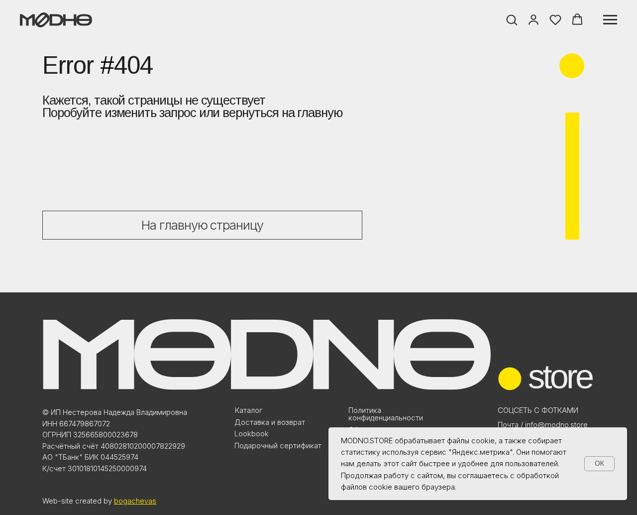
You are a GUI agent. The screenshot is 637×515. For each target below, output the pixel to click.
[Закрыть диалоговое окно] (621, 15)
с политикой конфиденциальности (323, 313)
